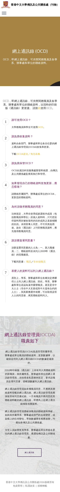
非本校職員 (39, 261)
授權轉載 (42, 485)
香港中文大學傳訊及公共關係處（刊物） (35, 4)
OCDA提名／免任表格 (28, 153)
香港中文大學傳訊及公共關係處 (22, 482)
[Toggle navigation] (4, 13)
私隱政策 (30, 485)
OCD (40, 127)
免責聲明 (18, 485)
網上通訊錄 (29, 452)
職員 (28, 261)
